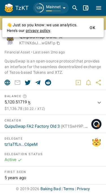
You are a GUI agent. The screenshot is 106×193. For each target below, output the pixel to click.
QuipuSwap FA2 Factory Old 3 (51, 126)
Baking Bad (50, 189)
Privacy (83, 189)
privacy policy (38, 30)
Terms (68, 189)
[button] (51, 8)
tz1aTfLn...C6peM (21, 144)
